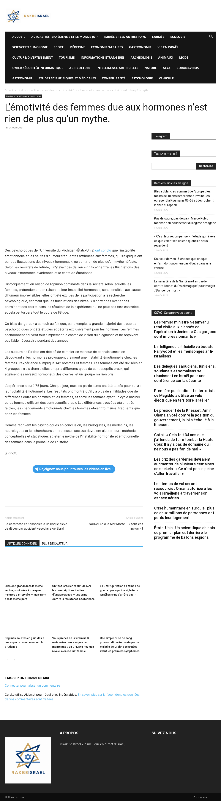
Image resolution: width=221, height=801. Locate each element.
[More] (68, 137)
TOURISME (67, 57)
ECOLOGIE (177, 37)
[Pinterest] (29, 137)
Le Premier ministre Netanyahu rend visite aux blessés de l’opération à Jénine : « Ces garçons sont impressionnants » (185, 329)
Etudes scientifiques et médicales (67, 78)
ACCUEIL (18, 37)
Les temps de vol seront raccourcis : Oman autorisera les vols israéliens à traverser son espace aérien (183, 490)
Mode (183, 57)
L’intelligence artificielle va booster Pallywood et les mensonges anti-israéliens (184, 351)
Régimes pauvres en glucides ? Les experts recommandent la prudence (24, 642)
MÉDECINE (77, 47)
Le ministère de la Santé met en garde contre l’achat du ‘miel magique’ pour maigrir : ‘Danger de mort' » (184, 286)
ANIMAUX (165, 57)
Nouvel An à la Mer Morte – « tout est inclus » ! (116, 526)
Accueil (9, 90)
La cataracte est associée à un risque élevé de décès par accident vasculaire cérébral (36, 526)
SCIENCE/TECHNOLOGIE (30, 47)
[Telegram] (58, 137)
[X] (19, 137)
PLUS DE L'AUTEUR (55, 543)
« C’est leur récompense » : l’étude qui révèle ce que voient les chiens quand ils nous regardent (184, 241)
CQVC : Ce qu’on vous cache (173, 312)
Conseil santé (113, 78)
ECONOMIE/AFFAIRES (107, 47)
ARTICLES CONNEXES (22, 543)
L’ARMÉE (158, 37)
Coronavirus (188, 68)
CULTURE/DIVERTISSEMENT (32, 57)
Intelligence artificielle (117, 68)
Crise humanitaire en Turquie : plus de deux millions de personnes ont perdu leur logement (184, 513)
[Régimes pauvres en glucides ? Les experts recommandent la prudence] (26, 619)
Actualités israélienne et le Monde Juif (64, 37)
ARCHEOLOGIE (141, 57)
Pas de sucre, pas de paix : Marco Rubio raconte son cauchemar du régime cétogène (185, 221)
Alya (166, 68)
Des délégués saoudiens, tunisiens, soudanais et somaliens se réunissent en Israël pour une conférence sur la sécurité (185, 373)
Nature (150, 68)
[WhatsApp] (39, 137)
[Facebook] (9, 137)
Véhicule (166, 78)
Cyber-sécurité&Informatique (37, 68)
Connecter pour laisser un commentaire (32, 685)
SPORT (58, 47)
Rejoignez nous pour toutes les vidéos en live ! (76, 469)
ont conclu (103, 250)
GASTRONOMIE (140, 47)
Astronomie (22, 78)
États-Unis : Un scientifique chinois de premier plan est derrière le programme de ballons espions (184, 532)
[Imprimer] (48, 137)
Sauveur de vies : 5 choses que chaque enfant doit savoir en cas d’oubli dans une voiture (182, 263)
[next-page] (14, 659)
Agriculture (79, 68)
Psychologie (142, 78)
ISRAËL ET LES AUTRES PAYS (125, 37)
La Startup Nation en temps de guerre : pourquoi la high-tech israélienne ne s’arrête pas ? (120, 590)
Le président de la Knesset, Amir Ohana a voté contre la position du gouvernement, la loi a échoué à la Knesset (184, 417)
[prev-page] (7, 659)
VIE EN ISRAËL (168, 47)
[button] (211, 37)
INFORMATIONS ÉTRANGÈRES (103, 57)
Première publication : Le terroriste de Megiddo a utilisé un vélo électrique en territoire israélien (185, 395)
